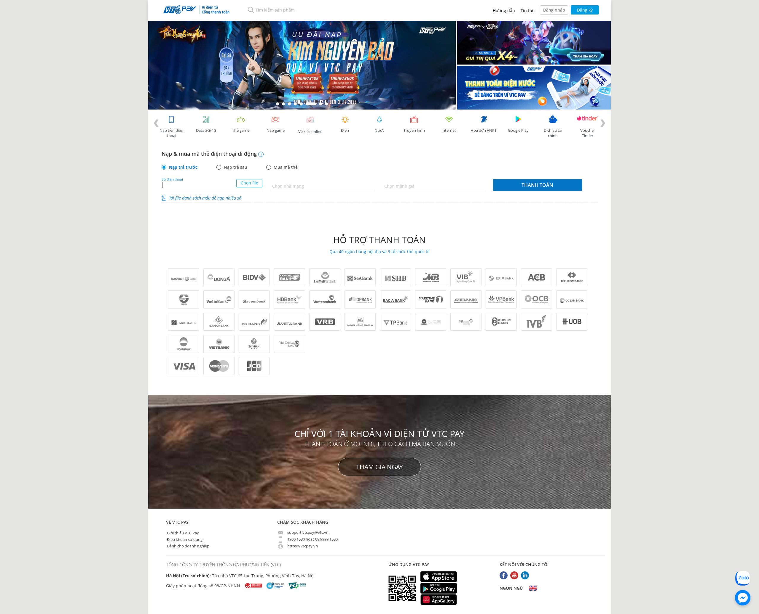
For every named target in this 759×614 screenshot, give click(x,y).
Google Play (518, 130)
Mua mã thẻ (286, 167)
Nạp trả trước (183, 167)
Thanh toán (537, 185)
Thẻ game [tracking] (240, 130)
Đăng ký (585, 10)
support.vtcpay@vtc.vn (307, 532)
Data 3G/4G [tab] (206, 130)
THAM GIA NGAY (379, 467)
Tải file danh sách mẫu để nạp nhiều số (205, 198)
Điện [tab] (345, 130)
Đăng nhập (554, 10)
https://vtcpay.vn (302, 546)
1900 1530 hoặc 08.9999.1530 (312, 539)
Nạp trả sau (235, 167)
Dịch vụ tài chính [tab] (553, 133)
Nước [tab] (379, 130)
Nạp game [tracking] (276, 130)
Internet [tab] (448, 130)
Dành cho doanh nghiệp (187, 545)
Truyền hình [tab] (414, 130)
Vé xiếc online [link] (310, 131)
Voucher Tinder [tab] (587, 133)
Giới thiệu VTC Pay (182, 532)
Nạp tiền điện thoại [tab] (171, 133)
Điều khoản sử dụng (184, 539)
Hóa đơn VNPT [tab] (484, 130)
